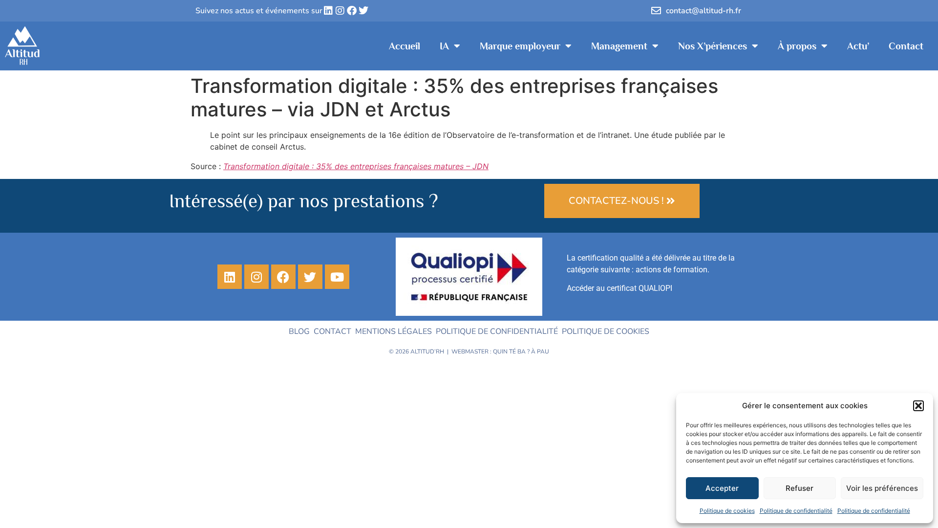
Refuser (799, 488)
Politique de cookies (727, 510)
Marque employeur (520, 46)
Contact (906, 46)
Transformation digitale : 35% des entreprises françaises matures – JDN (356, 166)
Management (619, 46)
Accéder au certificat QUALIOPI (619, 288)
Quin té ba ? (511, 351)
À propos (797, 46)
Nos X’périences (712, 46)
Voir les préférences (882, 488)
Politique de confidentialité (796, 510)
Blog (299, 331)
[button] (918, 406)
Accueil (404, 46)
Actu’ (858, 46)
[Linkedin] (328, 11)
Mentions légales (393, 331)
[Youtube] (337, 276)
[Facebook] (352, 11)
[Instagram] (340, 11)
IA (444, 46)
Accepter (722, 488)
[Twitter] (363, 11)
